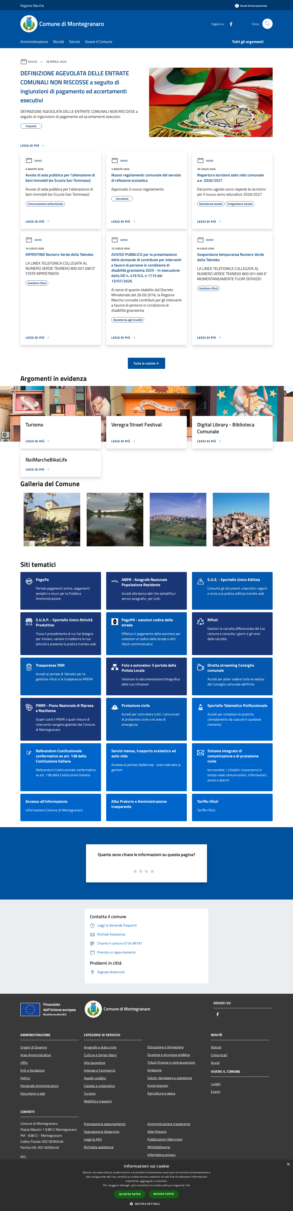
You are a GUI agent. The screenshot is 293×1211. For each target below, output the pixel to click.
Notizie (216, 1047)
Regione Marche (32, 5)
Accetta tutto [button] (130, 1194)
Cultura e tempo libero (100, 1055)
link (188, 1185)
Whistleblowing (158, 1147)
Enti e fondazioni (32, 1070)
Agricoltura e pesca (161, 1093)
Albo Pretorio (156, 1131)
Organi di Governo (33, 1047)
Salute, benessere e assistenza (169, 1077)
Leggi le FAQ (93, 1139)
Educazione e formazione (165, 1047)
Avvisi (33, 61)
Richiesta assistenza (98, 1147)
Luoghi (216, 1083)
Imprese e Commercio (99, 1070)
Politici (25, 1078)
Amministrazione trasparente (168, 1123)
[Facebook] (229, 24)
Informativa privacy (161, 1154)
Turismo (89, 1093)
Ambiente (154, 1070)
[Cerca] (267, 24)
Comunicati (219, 1055)
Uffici (24, 1062)
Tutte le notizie (144, 363)
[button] (146, 1204)
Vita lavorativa (94, 1062)
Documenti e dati (32, 1093)
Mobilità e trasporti (98, 1101)
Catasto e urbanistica (99, 1085)
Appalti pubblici (95, 1078)
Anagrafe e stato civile (100, 1047)
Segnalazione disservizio (101, 1131)
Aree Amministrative (35, 1055)
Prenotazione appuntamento (104, 1123)
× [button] (288, 1164)
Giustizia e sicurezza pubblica (168, 1054)
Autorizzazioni (157, 1085)
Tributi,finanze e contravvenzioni (171, 1062)
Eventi (215, 1091)
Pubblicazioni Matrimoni (165, 1139)
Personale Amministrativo (39, 1085)
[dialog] (146, 1185)
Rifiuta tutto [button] (164, 1194)
